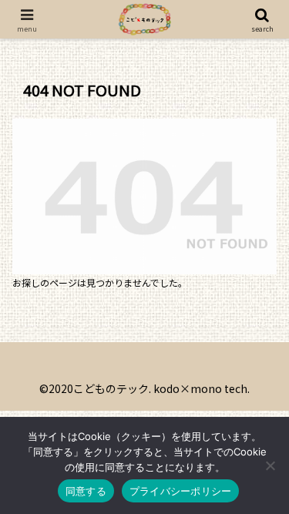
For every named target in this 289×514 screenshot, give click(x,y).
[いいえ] (269, 465)
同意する (86, 491)
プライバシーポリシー (180, 491)
